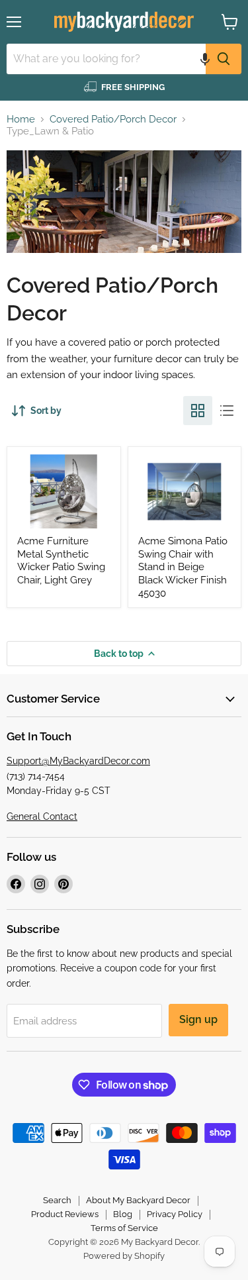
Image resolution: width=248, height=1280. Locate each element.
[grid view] (197, 410)
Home (21, 119)
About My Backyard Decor (138, 1200)
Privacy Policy (174, 1214)
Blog (122, 1214)
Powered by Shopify (124, 1256)
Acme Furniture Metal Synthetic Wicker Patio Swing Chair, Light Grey (61, 560)
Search (57, 1200)
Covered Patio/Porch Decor (113, 119)
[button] (205, 59)
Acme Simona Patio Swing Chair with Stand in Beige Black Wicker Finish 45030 (182, 567)
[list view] (226, 410)
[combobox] (106, 59)
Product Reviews (65, 1214)
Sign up (198, 1019)
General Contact (42, 816)
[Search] (223, 59)
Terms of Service (124, 1228)
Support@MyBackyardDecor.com (78, 761)
